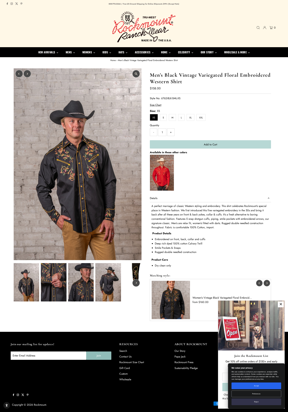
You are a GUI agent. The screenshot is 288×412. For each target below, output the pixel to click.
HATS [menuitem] (121, 52)
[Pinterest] (21, 4)
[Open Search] (258, 27)
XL (190, 117)
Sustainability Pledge (186, 368)
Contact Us (125, 356)
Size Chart (155, 105)
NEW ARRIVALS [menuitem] (47, 52)
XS (153, 117)
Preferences (256, 394)
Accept (256, 386)
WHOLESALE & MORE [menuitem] (236, 52)
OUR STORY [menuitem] (207, 52)
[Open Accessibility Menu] (6, 405)
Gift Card (124, 368)
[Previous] (19, 74)
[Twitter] (16, 4)
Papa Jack (180, 356)
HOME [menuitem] (164, 52)
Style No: (155, 98)
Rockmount (40, 405)
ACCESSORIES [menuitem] (143, 52)
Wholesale (125, 379)
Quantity (154, 125)
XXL (201, 117)
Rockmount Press (183, 362)
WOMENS (87, 52)
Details (153, 198)
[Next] (27, 74)
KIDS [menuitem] (105, 52)
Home (113, 60)
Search (123, 351)
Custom (123, 374)
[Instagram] (12, 4)
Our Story (179, 351)
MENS (69, 52)
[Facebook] (7, 4)
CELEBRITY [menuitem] (184, 52)
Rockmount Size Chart (131, 362)
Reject (256, 402)
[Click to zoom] (136, 74)
